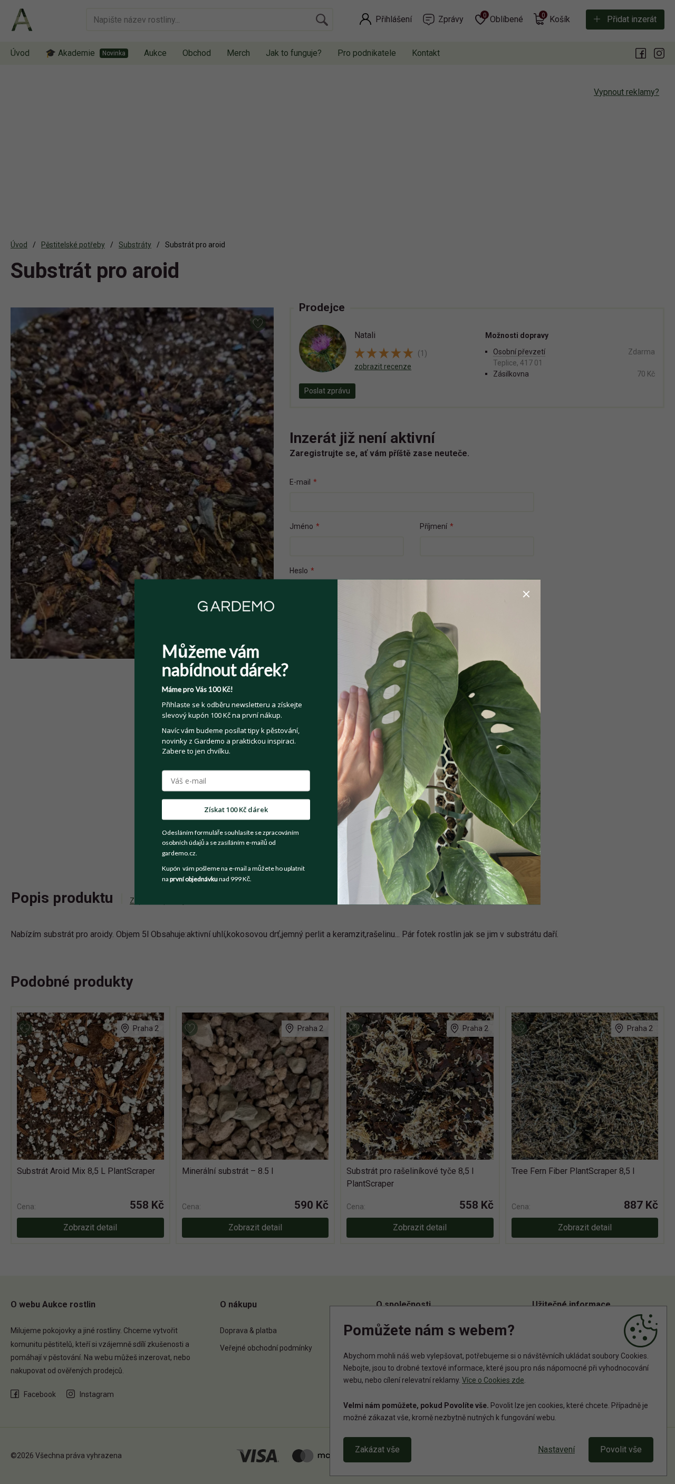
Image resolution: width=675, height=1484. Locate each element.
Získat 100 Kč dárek (236, 809)
